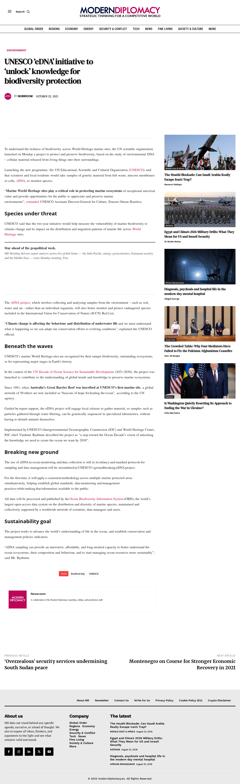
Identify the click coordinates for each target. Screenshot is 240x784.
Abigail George (171, 298)
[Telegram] (51, 107)
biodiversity (78, 573)
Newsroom (25, 96)
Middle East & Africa (175, 168)
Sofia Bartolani (172, 412)
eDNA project (20, 302)
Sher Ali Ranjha (172, 355)
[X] (17, 107)
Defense (169, 225)
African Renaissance (175, 282)
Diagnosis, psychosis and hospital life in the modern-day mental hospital (195, 291)
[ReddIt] (42, 107)
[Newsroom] (8, 96)
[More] (60, 107)
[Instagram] (19, 752)
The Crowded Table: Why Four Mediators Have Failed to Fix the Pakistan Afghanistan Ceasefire (198, 348)
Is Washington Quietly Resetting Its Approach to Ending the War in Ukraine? (198, 405)
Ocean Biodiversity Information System (96, 498)
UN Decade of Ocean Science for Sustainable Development (73, 371)
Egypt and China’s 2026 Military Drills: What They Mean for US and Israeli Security (199, 234)
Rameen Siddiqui (173, 184)
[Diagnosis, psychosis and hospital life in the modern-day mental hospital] (200, 266)
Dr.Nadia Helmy (172, 241)
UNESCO (136, 169)
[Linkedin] (34, 107)
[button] (23, 12)
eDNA (20, 180)
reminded (32, 201)
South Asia (170, 339)
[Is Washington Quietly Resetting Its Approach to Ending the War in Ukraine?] (200, 381)
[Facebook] (8, 107)
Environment (16, 50)
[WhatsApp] (25, 107)
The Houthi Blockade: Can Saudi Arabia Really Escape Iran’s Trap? (137, 725)
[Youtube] (49, 752)
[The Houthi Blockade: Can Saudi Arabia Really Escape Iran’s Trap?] (200, 152)
